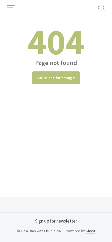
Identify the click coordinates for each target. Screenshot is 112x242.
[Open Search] (101, 8)
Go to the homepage (56, 77)
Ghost (90, 230)
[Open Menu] (10, 8)
